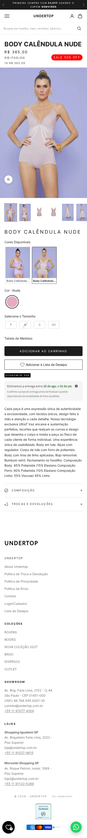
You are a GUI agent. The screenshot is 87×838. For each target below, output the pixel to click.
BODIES (10, 639)
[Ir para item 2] (25, 212)
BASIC (9, 654)
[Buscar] (79, 28)
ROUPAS (10, 632)
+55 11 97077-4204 (19, 711)
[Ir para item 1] (10, 212)
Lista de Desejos (16, 611)
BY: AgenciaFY (62, 796)
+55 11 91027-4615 (18, 753)
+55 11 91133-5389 (19, 784)
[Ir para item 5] (68, 212)
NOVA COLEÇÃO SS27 (20, 647)
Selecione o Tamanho (19, 316)
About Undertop (16, 566)
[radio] (17, 265)
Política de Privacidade (21, 581)
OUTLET (10, 669)
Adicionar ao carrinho (43, 351)
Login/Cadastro (15, 603)
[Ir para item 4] (53, 211)
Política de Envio (16, 589)
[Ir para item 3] (39, 211)
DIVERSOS (12, 661)
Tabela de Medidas (18, 338)
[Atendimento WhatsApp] (76, 827)
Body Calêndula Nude (43, 44)
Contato (10, 596)
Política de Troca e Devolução (26, 574)
